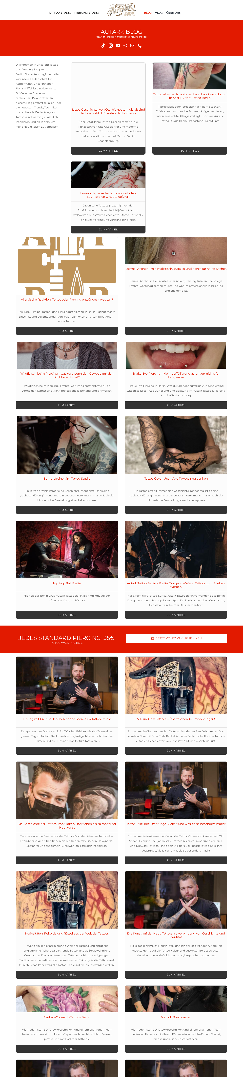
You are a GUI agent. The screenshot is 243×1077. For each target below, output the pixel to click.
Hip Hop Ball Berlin (67, 583)
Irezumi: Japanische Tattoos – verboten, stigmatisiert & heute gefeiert (108, 195)
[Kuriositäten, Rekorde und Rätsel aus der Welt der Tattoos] (67, 900)
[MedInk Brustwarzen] (176, 999)
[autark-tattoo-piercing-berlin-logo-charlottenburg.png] (121, 4)
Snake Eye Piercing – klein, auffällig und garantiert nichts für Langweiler (176, 375)
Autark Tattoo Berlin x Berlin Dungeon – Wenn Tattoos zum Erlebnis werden (176, 585)
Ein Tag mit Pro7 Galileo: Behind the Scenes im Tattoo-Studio (67, 719)
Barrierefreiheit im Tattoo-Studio (66, 478)
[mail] (132, 45)
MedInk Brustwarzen (176, 1017)
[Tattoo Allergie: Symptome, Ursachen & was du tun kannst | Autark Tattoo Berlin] (189, 76)
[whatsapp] (125, 45)
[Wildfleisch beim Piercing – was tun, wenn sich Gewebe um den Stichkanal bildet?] (67, 355)
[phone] (140, 45)
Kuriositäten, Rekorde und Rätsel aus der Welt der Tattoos (67, 933)
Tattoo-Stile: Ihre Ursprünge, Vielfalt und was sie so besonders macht (176, 824)
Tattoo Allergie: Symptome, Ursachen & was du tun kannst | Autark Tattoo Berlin (189, 96)
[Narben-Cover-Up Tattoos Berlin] (67, 999)
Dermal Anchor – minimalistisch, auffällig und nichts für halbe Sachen (176, 269)
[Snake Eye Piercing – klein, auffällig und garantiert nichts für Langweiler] (176, 355)
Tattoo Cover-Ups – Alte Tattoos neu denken (176, 478)
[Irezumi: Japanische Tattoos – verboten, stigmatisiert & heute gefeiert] (108, 175)
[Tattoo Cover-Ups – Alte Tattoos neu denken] (176, 445)
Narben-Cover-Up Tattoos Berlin (67, 1017)
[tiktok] (103, 45)
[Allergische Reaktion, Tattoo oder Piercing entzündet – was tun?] (67, 266)
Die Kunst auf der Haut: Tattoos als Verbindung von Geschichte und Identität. (176, 935)
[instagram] (111, 45)
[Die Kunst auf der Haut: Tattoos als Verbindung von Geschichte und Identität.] (176, 900)
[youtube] (118, 45)
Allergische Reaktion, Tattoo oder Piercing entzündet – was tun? (67, 299)
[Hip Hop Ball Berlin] (67, 549)
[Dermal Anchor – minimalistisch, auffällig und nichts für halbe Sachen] (176, 250)
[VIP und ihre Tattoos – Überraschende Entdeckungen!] (176, 685)
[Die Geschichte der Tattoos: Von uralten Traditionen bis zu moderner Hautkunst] (67, 790)
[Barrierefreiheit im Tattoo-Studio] (67, 445)
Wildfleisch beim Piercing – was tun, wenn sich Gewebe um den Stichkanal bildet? (67, 375)
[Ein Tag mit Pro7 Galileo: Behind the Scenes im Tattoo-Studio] (67, 685)
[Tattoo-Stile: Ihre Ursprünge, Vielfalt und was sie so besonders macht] (176, 790)
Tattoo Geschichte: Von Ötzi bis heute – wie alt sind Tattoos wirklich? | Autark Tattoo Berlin (108, 111)
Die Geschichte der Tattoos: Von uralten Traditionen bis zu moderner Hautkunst (67, 825)
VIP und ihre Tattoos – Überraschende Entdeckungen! (176, 719)
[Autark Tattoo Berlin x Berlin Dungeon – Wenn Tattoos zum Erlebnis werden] (176, 549)
